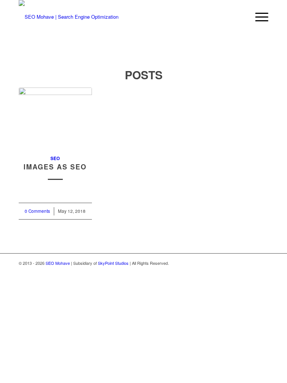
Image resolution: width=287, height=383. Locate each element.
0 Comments (37, 211)
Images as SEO (55, 167)
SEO (55, 158)
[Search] (240, 17)
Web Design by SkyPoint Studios (238, 263)
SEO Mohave (58, 263)
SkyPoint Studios (113, 263)
